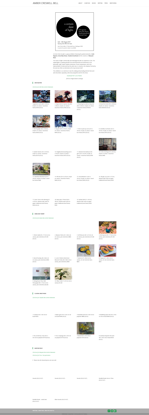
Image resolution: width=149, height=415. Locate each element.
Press (106, 3)
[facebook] (109, 411)
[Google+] (115, 411)
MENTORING (113, 3)
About (80, 3)
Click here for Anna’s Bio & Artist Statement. (43, 218)
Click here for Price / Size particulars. (42, 355)
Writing (100, 3)
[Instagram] (112, 411)
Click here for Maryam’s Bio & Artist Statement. (44, 352)
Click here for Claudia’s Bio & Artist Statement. (44, 297)
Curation (87, 3)
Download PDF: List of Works (74, 75)
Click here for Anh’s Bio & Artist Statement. (43, 87)
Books (94, 3)
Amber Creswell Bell (69, 414)
